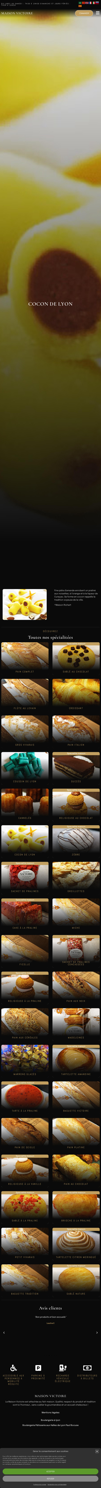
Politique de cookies (39, 1484)
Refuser (50, 1478)
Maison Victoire (17, 13)
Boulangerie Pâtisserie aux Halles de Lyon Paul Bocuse (50, 1425)
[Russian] (97, 3)
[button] (97, 1451)
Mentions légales (50, 1413)
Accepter (50, 1471)
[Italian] (94, 3)
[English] (87, 3)
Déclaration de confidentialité (57, 1484)
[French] (90, 3)
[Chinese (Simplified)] (83, 3)
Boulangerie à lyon (50, 1420)
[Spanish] (80, 6)
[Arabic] (80, 3)
